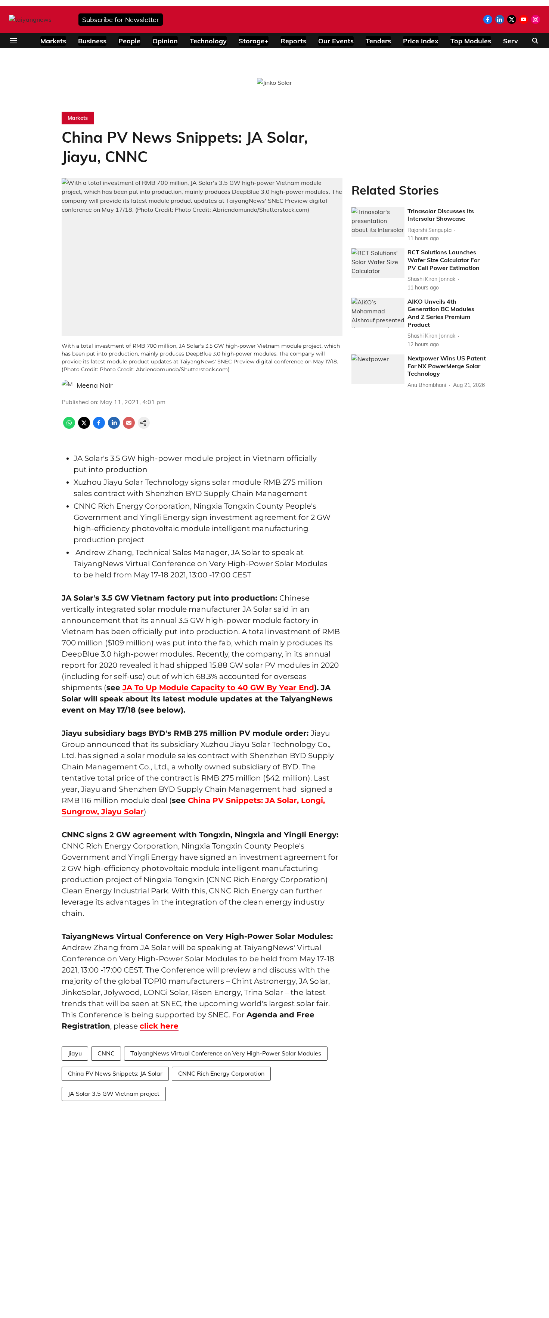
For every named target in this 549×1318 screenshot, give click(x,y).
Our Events (336, 41)
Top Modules (470, 41)
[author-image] (68, 385)
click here (159, 1025)
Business (92, 41)
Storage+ (254, 41)
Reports (293, 41)
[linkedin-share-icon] (114, 426)
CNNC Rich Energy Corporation (221, 1073)
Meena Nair (95, 385)
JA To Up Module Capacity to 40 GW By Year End (218, 687)
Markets (53, 41)
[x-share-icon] (84, 426)
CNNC (106, 1053)
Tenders (378, 41)
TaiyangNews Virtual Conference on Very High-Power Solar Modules (225, 1053)
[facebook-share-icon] (99, 426)
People (129, 41)
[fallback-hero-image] (377, 222)
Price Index (420, 41)
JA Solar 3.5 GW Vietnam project (113, 1093)
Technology (208, 41)
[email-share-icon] (129, 426)
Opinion (165, 41)
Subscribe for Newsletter (120, 19)
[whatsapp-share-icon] (69, 426)
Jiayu (75, 1053)
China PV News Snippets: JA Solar (115, 1073)
